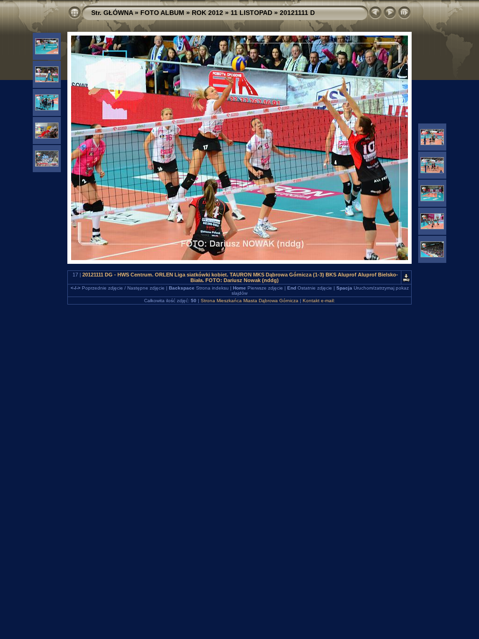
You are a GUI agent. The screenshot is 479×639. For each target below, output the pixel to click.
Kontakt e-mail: (319, 300)
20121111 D (297, 12)
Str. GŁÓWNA (112, 12)
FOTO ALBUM (162, 12)
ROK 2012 (207, 12)
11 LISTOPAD (251, 12)
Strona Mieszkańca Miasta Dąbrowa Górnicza (249, 300)
